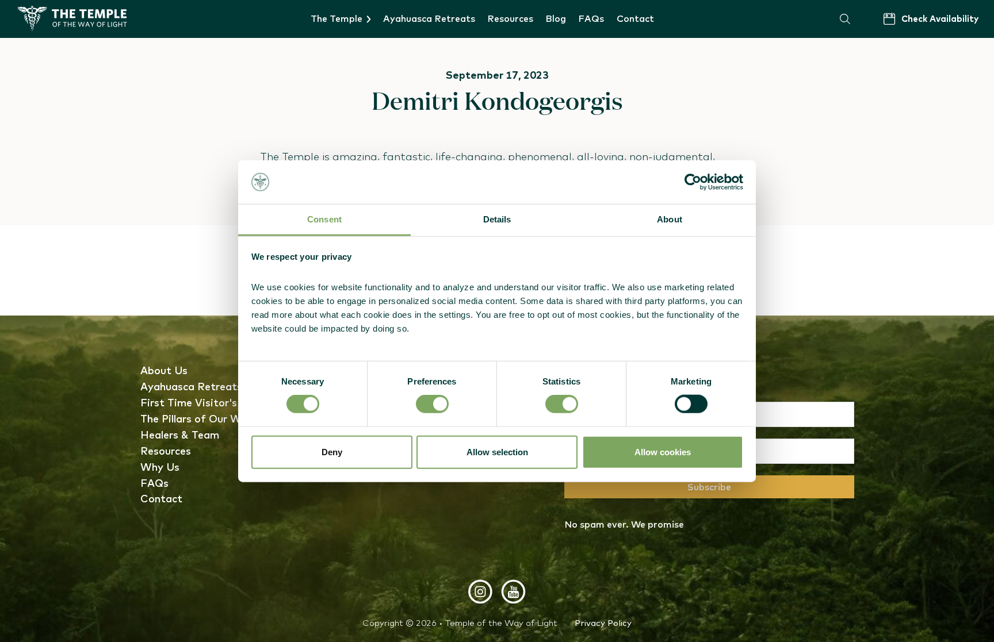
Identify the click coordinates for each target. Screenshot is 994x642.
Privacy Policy (603, 622)
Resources (510, 18)
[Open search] (845, 19)
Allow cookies (662, 451)
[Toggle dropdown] (368, 19)
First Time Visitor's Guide (204, 402)
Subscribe (709, 487)
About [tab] (669, 219)
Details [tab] (497, 219)
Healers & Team (179, 434)
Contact (635, 18)
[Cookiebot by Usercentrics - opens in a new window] (693, 182)
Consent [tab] (324, 219)
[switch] (432, 404)
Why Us (159, 467)
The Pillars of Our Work (198, 418)
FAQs (591, 18)
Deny (332, 451)
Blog (555, 18)
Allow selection (497, 451)
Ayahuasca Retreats (429, 18)
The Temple (336, 18)
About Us (164, 370)
